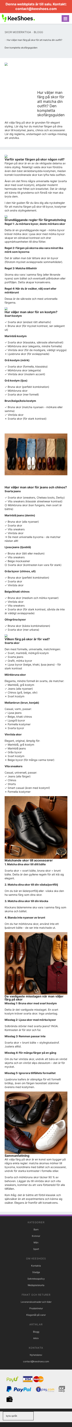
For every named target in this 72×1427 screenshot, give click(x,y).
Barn (36, 1229)
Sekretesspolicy (36, 1278)
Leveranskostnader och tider (36, 1301)
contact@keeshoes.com (36, 9)
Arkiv (36, 1338)
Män (36, 1242)
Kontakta (36, 1265)
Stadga (36, 1272)
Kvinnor (36, 1236)
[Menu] (65, 18)
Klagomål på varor (36, 1314)
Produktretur (36, 1308)
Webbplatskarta (36, 1285)
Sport (36, 1249)
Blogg (36, 1331)
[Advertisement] (52, 76)
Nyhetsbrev (36, 1354)
